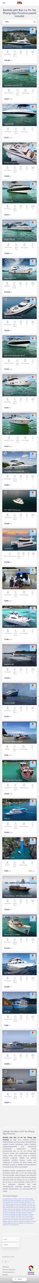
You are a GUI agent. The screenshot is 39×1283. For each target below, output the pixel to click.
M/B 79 (7, 819)
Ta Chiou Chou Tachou (13, 317)
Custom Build (9, 703)
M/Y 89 (7, 973)
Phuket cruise (9, 857)
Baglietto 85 (9, 664)
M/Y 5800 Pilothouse (12, 510)
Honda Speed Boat (11, 587)
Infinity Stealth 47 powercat (15, 626)
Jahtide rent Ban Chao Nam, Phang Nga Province (18, 1220)
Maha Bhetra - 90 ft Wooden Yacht (18, 896)
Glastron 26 (8, 124)
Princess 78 (8, 394)
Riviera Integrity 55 (11, 162)
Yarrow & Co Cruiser (12, 934)
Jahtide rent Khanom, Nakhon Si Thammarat (18, 1224)
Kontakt (5, 1275)
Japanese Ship (10, 1089)
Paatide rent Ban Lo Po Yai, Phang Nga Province (19, 1203)
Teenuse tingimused (8, 1269)
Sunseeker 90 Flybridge (13, 47)
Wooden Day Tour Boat (13, 780)
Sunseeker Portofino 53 (13, 85)
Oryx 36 (7, 433)
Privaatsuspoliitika (8, 1272)
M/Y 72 (7, 1050)
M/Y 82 (7, 1012)
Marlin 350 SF (9, 240)
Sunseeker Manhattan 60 (14, 471)
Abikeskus (5, 1267)
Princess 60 (8, 201)
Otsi (7, 22)
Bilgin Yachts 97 (10, 278)
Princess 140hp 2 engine (13, 741)
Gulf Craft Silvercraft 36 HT (14, 355)
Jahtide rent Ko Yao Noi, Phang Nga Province (19, 1205)
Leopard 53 (8, 548)
